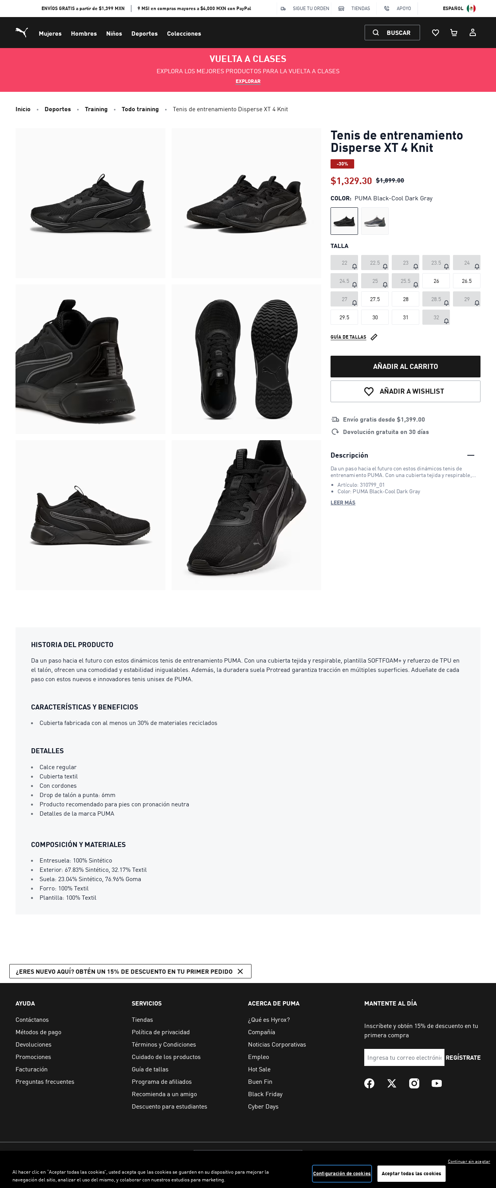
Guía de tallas (348, 337)
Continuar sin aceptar (469, 1161)
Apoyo (404, 8)
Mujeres (50, 33)
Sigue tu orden (311, 8)
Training (96, 108)
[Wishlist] (435, 32)
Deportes (144, 33)
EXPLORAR (248, 81)
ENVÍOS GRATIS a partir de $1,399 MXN (83, 8)
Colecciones (184, 33)
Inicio (23, 108)
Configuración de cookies (342, 1173)
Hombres (84, 33)
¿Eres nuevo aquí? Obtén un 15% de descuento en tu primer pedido (124, 971)
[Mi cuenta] (472, 32)
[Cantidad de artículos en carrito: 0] (454, 32)
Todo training (140, 108)
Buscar (398, 32)
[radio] (344, 221)
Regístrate (463, 1057)
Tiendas (360, 8)
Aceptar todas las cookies (411, 1173)
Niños (114, 33)
